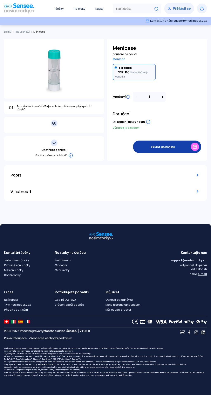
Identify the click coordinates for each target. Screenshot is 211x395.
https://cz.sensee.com (14, 356)
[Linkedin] (203, 332)
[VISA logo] (160, 322)
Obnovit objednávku (119, 300)
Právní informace (15, 338)
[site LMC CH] (6, 321)
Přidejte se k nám (16, 309)
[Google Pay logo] (200, 322)
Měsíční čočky (13, 270)
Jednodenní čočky (16, 260)
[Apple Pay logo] (188, 322)
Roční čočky (12, 275)
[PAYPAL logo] (174, 322)
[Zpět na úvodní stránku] (24, 8)
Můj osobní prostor (118, 309)
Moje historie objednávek (123, 305)
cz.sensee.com (149, 361)
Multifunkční (63, 260)
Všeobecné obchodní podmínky (50, 338)
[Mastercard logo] (149, 322)
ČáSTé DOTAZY (65, 300)
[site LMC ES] (20, 321)
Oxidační (61, 265)
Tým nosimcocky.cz (17, 305)
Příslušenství (22, 31)
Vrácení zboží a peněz (69, 305)
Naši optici (11, 300)
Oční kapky (62, 270)
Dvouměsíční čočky (17, 265)
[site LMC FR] (27, 321)
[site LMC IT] (13, 321)
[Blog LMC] (182, 332)
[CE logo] (134, 322)
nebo (198, 274)
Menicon (119, 59)
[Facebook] (189, 332)
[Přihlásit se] (179, 8)
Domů (8, 31)
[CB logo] (141, 322)
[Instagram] (196, 332)
